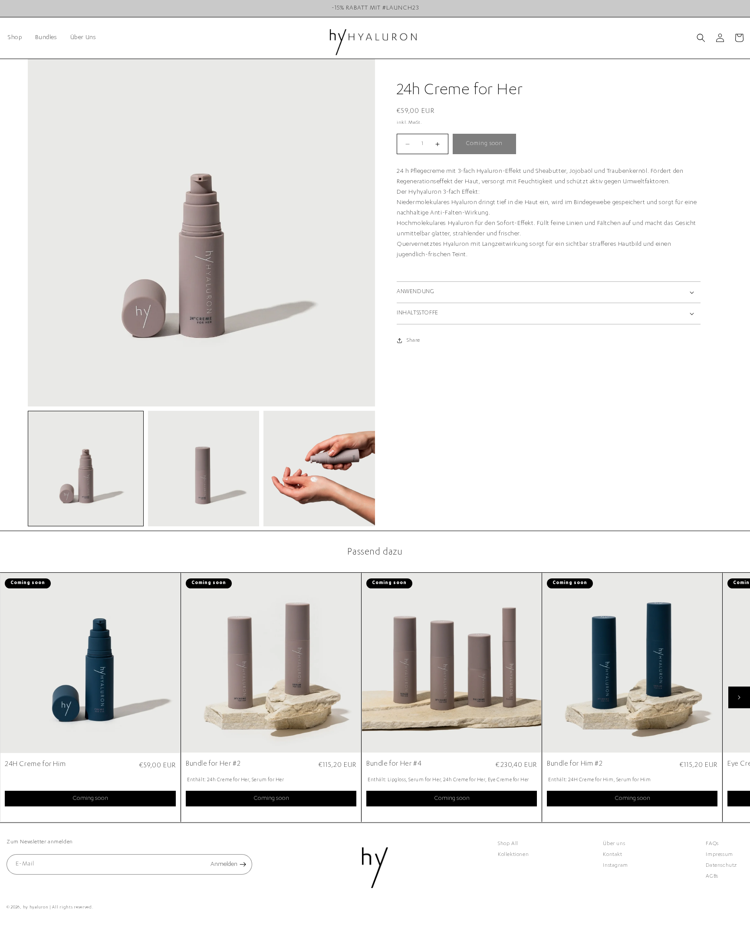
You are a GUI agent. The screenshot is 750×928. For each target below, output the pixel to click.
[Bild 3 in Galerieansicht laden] (319, 469)
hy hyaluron (36, 907)
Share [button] (413, 340)
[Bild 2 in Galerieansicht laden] (204, 469)
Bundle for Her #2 (213, 764)
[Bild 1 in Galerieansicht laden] (86, 469)
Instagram (615, 865)
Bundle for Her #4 (393, 764)
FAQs (712, 844)
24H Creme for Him (35, 765)
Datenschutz (721, 865)
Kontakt (612, 855)
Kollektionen (513, 855)
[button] (701, 37)
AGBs (712, 876)
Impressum (719, 855)
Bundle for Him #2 (574, 764)
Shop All (508, 844)
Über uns (614, 844)
